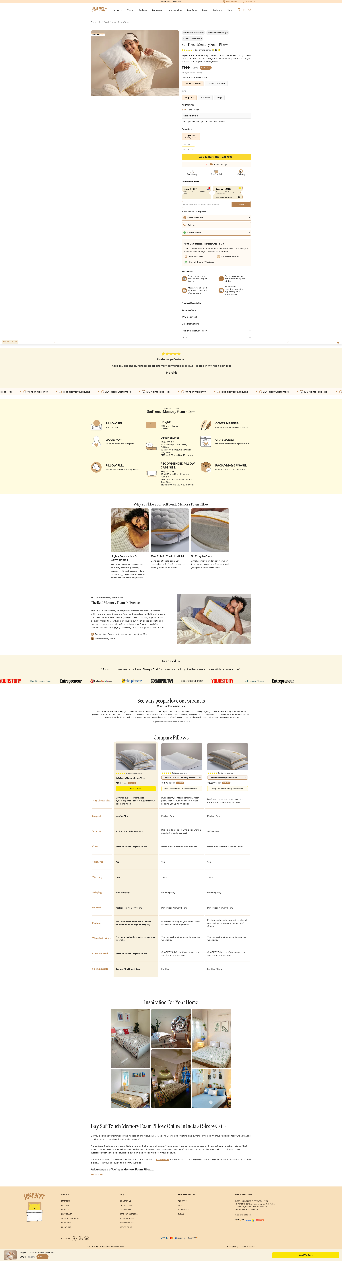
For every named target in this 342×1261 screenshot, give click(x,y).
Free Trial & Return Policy (194, 330)
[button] (216, 218)
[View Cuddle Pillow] (169, 1081)
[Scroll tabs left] (54, 341)
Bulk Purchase (127, 1218)
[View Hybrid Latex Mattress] (135, 1041)
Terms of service (248, 1246)
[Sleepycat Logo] (99, 10)
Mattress (65, 1201)
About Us (182, 1201)
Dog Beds (66, 1223)
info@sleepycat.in (230, 256)
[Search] (239, 10)
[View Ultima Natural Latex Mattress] (145, 1094)
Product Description (192, 303)
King (219, 97)
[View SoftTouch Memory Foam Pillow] (213, 1044)
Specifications (189, 310)
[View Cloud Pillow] (214, 1092)
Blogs (181, 1214)
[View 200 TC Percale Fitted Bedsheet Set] (162, 1033)
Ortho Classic (192, 83)
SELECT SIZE (135, 789)
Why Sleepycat (189, 317)
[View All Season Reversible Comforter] (130, 1098)
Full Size (205, 97)
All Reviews (183, 1210)
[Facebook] (74, 1238)
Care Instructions (190, 324)
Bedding (65, 1210)
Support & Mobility (70, 1218)
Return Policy (126, 1227)
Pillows (65, 1205)
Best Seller (66, 1214)
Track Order (126, 1205)
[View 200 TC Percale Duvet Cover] (177, 1028)
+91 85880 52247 (196, 256)
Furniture (66, 1227)
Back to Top (11, 341)
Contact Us (125, 1201)
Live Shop (220, 164)
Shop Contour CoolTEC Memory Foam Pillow (183, 788)
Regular (189, 97)
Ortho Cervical (216, 83)
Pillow (93, 22)
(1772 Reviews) (205, 50)
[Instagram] (80, 1238)
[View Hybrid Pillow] (120, 1031)
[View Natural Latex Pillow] (205, 1090)
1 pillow (190, 136)
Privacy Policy (127, 1223)
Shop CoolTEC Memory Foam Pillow (227, 788)
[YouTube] (86, 1238)
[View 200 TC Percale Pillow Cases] (171, 1040)
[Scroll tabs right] (288, 341)
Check (241, 204)
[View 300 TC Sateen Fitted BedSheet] (211, 1102)
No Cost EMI (125, 1210)
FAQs (184, 337)
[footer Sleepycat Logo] (34, 1196)
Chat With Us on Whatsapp (202, 262)
